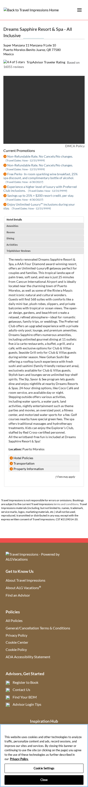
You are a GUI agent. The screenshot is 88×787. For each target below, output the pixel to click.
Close (44, 780)
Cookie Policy (16, 649)
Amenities (12, 226)
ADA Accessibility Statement (28, 657)
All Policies (14, 620)
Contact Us (21, 689)
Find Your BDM (25, 697)
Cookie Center (17, 642)
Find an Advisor (18, 595)
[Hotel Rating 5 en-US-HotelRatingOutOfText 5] (33, 36)
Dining (10, 238)
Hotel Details (14, 219)
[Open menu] (79, 10)
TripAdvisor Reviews (18, 250)
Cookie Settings (44, 768)
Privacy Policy (16, 635)
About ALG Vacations (23, 587)
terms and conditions (66, 504)
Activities (12, 244)
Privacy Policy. (19, 759)
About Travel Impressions (25, 580)
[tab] (44, 219)
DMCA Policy (75, 146)
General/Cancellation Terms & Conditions (38, 628)
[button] (13, 110)
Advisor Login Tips (27, 704)
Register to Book (25, 682)
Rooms (11, 232)
